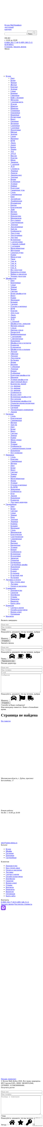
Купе (13, 494)
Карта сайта (15, 603)
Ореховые (15, 121)
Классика (14, 459)
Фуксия (14, 104)
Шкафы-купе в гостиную (21, 343)
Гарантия (14, 593)
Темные (14, 287)
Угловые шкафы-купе (19, 379)
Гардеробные (11, 504)
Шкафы (9, 851)
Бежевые (14, 93)
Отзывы (14, 597)
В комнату (15, 569)
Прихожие (10, 455)
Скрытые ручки (17, 253)
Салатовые (15, 128)
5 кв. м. (13, 263)
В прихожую (16, 347)
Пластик (14, 158)
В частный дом (17, 575)
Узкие (13, 259)
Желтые (14, 85)
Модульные (15, 250)
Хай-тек (14, 229)
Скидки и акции (17, 608)
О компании (11, 588)
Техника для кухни (18, 276)
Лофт (13, 209)
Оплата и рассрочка (19, 586)
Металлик (15, 100)
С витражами (16, 336)
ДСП (13, 166)
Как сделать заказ (18, 582)
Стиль (13, 192)
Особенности (16, 231)
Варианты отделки (18, 272)
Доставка (14, 584)
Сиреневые (15, 126)
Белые (13, 80)
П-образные (15, 182)
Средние (14, 304)
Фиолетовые (16, 130)
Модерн (14, 212)
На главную (6, 721)
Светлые (14, 291)
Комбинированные (18, 334)
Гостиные (10, 414)
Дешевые (14, 171)
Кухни (8, 76)
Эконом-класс (16, 175)
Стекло (13, 328)
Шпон (13, 160)
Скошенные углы (18, 190)
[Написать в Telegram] (21, 937)
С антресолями (17, 242)
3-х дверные (15, 388)
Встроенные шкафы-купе (21, 397)
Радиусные (15, 188)
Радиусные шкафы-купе (20, 375)
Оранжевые (15, 113)
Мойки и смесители (19, 274)
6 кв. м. (13, 265)
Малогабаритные (17, 248)
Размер (13, 255)
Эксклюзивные (17, 227)
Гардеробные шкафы (19, 565)
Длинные (14, 369)
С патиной (15, 164)
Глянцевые (15, 95)
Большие (14, 302)
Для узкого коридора (19, 502)
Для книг (14, 356)
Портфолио (15, 595)
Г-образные (15, 367)
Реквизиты (15, 599)
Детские (14, 352)
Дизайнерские (16, 201)
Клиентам (10, 605)
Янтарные (15, 123)
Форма (13, 179)
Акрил (13, 145)
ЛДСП (13, 154)
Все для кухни (16, 270)
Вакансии (15, 601)
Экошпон (14, 162)
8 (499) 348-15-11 (26, 42)
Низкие (14, 371)
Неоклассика (16, 216)
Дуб (12, 151)
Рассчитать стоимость (23, 904)
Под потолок (16, 399)
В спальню (15, 573)
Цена (13, 517)
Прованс (14, 214)
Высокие (14, 364)
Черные (14, 83)
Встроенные (16, 240)
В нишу (14, 571)
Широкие (14, 377)
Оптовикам (15, 614)
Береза (13, 147)
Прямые (14, 186)
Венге (13, 119)
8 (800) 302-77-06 (11, 42)
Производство (16, 590)
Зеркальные (15, 489)
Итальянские (16, 203)
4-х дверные (15, 390)
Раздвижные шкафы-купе (21, 401)
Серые (13, 91)
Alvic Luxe (15, 313)
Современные (16, 194)
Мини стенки (16, 440)
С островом (15, 246)
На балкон (15, 360)
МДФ (13, 141)
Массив (14, 156)
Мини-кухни (16, 257)
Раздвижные (16, 562)
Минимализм (16, 218)
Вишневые (15, 115)
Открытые (15, 560)
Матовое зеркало (17, 326)
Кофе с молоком (17, 98)
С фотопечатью (17, 339)
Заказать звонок (7, 904)
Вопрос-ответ (16, 612)
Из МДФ (14, 487)
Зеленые (14, 89)
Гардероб (14, 407)
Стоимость (15, 169)
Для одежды (15, 358)
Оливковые (15, 111)
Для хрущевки (16, 235)
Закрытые (15, 558)
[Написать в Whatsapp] (21, 965)
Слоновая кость (17, 102)
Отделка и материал (19, 306)
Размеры (14, 524)
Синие (13, 136)
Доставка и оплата (13, 580)
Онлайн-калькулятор (19, 610)
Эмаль (13, 143)
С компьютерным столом (21, 448)
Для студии (15, 233)
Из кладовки (16, 556)
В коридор (15, 345)
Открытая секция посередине (23, 403)
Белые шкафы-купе (18, 293)
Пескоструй (15, 332)
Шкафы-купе (11, 278)
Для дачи (14, 237)
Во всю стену (16, 395)
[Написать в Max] (3, 909)
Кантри (14, 205)
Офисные (14, 354)
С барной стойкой (18, 244)
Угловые (14, 184)
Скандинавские (17, 222)
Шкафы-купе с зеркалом (20, 324)
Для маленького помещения (22, 410)
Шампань (14, 108)
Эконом (14, 412)
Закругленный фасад (19, 382)
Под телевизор (16, 453)
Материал (15, 138)
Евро (13, 197)
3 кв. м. (13, 261)
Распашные (15, 405)
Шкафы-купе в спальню (20, 349)
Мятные (14, 132)
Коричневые (16, 283)
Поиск (30, 34)
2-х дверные (15, 386)
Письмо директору (8, 1079)
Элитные (14, 177)
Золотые (14, 134)
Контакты (10, 616)
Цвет (13, 78)
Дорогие (14, 173)
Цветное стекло (17, 330)
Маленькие (15, 300)
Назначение (15, 341)
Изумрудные (16, 117)
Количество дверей (18, 384)
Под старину (16, 220)
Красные (14, 87)
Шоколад (14, 106)
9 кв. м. (13, 268)
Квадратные (15, 545)
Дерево (13, 149)
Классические (16, 207)
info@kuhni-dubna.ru (9, 843)
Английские (16, 199)
